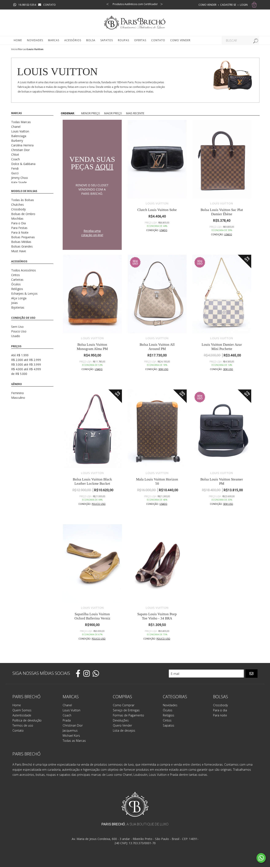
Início (14, 49)
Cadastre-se (228, 5)
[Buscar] (255, 40)
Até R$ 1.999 (19, 355)
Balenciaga (18, 136)
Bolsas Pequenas (23, 237)
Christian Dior (20, 150)
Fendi (15, 168)
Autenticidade (21, 715)
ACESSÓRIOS (72, 40)
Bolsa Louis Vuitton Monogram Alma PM (92, 347)
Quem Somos (21, 710)
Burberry (17, 141)
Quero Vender (122, 725)
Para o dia (220, 710)
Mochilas (17, 218)
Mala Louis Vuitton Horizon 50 (157, 481)
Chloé (15, 154)
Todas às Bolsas (22, 200)
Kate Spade (19, 182)
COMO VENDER (207, 5)
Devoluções (121, 720)
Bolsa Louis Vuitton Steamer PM (221, 481)
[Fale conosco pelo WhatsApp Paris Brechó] (261, 858)
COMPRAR (157, 246)
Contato (158, 40)
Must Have (18, 251)
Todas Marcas (21, 122)
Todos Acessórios (23, 270)
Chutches (17, 205)
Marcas (22, 49)
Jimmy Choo (19, 178)
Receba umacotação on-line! (92, 233)
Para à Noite (19, 232)
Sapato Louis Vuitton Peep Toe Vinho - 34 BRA (157, 616)
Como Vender (180, 40)
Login (244, 5)
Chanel (15, 127)
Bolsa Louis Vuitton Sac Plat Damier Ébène (222, 212)
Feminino (17, 393)
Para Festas (19, 228)
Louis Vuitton (20, 131)
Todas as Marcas (74, 741)
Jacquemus (70, 730)
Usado (15, 336)
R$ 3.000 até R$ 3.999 (26, 364)
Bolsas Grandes (22, 246)
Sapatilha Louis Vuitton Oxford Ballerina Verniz (92, 616)
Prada (67, 720)
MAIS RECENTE (135, 113)
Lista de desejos (124, 730)
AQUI (104, 167)
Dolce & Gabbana (23, 164)
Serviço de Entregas (126, 710)
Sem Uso (17, 327)
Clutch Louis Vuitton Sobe (157, 210)
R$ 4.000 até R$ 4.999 (26, 369)
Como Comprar (123, 705)
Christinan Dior (73, 725)
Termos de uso (22, 725)
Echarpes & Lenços (24, 293)
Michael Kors (71, 736)
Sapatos (106, 40)
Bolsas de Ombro (23, 214)
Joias (14, 303)
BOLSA (90, 40)
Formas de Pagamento (128, 715)
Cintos (15, 275)
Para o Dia (18, 223)
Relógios (17, 289)
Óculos (16, 284)
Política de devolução (27, 720)
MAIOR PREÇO (113, 113)
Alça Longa (18, 298)
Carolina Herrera (22, 145)
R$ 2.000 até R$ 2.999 (26, 360)
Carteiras (17, 280)
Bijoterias (17, 307)
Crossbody (18, 209)
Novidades (35, 40)
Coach (15, 159)
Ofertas (140, 40)
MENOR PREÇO (90, 113)
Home (18, 40)
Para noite (220, 715)
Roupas (123, 40)
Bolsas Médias (21, 242)
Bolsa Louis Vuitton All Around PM (157, 347)
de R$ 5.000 (19, 374)
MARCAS (53, 40)
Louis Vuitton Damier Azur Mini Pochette (222, 347)
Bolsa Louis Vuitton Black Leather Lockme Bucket (92, 481)
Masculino (18, 398)
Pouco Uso (18, 331)
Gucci (15, 173)
